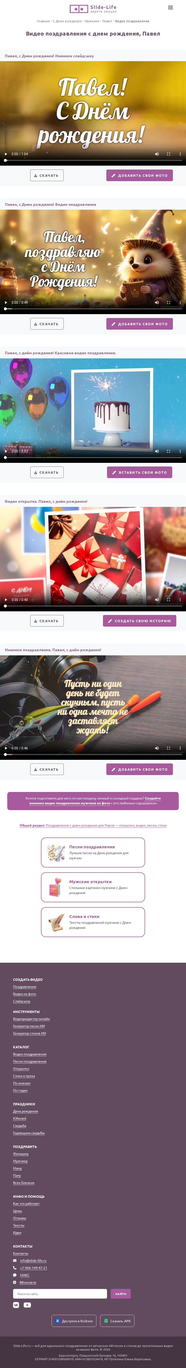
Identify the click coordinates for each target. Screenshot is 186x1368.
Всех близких (23, 1182)
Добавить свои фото (143, 175)
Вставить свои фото (143, 472)
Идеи (17, 1232)
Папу (17, 1175)
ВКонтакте (28, 1282)
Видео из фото (24, 993)
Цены (17, 1210)
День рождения (25, 1111)
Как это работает (26, 1203)
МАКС (25, 1275)
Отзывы (19, 1218)
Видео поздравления (29, 1054)
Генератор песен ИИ (29, 1026)
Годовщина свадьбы (29, 1133)
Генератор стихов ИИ (29, 1033)
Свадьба (19, 1125)
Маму (17, 1168)
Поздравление (24, 986)
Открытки (21, 1068)
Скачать (49, 175)
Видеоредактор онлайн (31, 1018)
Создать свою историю (143, 621)
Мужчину (20, 1161)
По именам (22, 1083)
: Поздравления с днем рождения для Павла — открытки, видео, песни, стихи (93, 825)
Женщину (21, 1153)
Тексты (18, 1225)
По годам (20, 1090)
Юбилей (19, 1118)
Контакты (20, 1253)
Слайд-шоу (21, 1001)
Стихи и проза (24, 1075)
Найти (120, 1294)
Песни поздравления (29, 1061)
